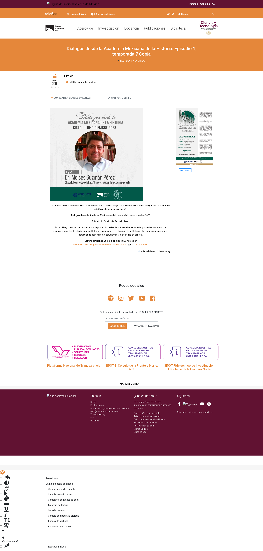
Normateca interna (76, 14)
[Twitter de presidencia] (190, 404)
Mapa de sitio (140, 432)
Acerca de (85, 28)
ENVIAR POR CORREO (119, 98)
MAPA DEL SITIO (129, 383)
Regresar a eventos (132, 60)
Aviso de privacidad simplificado (149, 419)
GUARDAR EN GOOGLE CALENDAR (72, 98)
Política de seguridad (144, 425)
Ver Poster (185, 170)
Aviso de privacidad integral (147, 416)
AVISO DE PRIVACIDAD (146, 325)
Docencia (131, 28)
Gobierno (205, 3)
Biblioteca (178, 28)
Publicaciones (154, 28)
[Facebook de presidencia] (179, 404)
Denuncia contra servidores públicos (194, 412)
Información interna (104, 14)
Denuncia (94, 420)
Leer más (138, 408)
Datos (93, 402)
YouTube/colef (140, 244)
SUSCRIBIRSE (117, 325)
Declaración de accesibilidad (147, 413)
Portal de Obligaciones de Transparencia (109, 408)
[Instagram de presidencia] (209, 404)
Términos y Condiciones (145, 422)
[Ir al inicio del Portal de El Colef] (55, 28)
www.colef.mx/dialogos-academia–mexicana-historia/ (100, 244)
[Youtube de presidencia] (202, 404)
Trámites (193, 3)
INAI (92, 417)
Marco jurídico (141, 429)
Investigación (108, 28)
